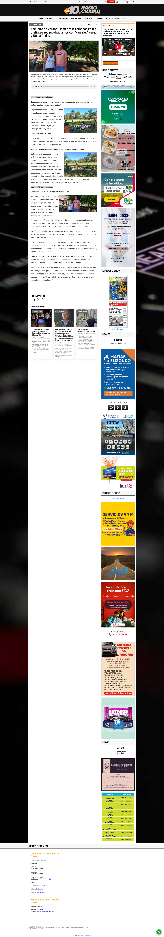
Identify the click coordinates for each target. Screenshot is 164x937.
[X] (120, 2)
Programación (62, 19)
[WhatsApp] (117, 2)
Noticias (49, 19)
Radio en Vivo (75, 19)
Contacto (108, 19)
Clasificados (88, 19)
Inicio (41, 19)
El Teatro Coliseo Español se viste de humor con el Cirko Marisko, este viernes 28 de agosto (41, 332)
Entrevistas (119, 19)
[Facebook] (123, 2)
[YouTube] (133, 2)
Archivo (99, 19)
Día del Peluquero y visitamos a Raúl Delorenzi (86, 330)
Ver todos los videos (110, 63)
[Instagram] (127, 2)
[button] (105, 2)
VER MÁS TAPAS (118, 329)
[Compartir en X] (38, 299)
